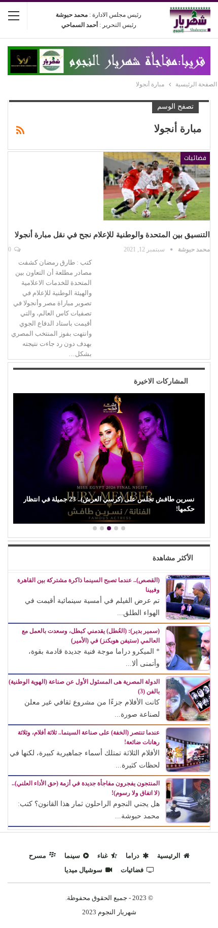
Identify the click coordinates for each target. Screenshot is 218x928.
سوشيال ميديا (83, 870)
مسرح (37, 855)
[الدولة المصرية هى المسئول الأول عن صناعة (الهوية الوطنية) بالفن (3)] (188, 698)
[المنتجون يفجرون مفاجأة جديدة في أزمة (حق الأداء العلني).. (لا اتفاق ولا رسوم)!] (188, 800)
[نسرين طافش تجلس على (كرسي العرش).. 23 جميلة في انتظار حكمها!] (109, 458)
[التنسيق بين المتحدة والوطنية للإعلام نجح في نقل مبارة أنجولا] (156, 186)
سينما (72, 855)
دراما (132, 855)
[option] (109, 459)
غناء (102, 855)
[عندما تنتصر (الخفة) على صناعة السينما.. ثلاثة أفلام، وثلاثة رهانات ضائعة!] (188, 749)
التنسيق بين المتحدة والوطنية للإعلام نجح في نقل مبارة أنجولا (112, 235)
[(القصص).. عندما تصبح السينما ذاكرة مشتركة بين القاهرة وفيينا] (188, 596)
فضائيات (195, 158)
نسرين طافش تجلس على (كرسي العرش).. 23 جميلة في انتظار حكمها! (109, 503)
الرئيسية (168, 855)
